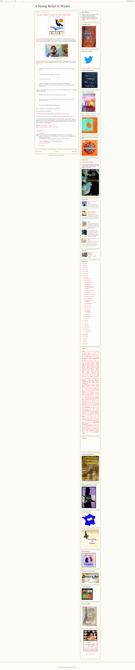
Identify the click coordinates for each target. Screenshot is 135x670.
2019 (84, 265)
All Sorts (94, 352)
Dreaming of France (87, 392)
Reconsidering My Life (89, 420)
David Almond (88, 389)
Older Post (74, 151)
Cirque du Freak (87, 307)
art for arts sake (94, 354)
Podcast (87, 416)
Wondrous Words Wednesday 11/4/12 (92, 212)
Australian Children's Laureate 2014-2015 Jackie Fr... (89, 287)
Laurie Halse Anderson (92, 405)
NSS (83, 415)
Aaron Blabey (96, 351)
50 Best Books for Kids (89, 296)
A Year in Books (89, 351)
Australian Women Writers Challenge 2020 (90, 373)
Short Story (84, 425)
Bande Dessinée (92, 375)
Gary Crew (94, 395)
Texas (91, 428)
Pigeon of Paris (87, 305)
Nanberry (68, 116)
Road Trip (97, 420)
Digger (89, 221)
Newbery (93, 412)
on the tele (96, 415)
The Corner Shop (88, 282)
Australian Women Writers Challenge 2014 (90, 365)
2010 (84, 338)
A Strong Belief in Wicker (52, 6)
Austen (98, 360)
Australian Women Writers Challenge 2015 (90, 366)
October (86, 314)
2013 (84, 277)
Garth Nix (89, 395)
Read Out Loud (85, 419)
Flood (73, 116)
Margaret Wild (85, 408)
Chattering (87, 386)
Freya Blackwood (90, 394)
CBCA (83, 386)
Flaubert (87, 393)
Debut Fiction (84, 390)
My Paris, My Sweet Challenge (88, 301)
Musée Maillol (87, 309)
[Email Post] (50, 125)
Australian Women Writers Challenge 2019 (90, 372)
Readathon (91, 419)
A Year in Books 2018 (87, 162)
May (85, 324)
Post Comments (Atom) (59, 155)
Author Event (85, 375)
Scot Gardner (91, 424)
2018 (84, 267)
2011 (84, 336)
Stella (86, 426)
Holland (86, 399)
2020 (84, 263)
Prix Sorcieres (87, 418)
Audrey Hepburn (95, 356)
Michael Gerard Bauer (95, 410)
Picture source (56, 59)
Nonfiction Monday (86, 413)
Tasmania (87, 428)
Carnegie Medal (95, 385)
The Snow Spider (88, 298)
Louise (91, 253)
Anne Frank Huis (88, 292)
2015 (84, 273)
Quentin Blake (96, 418)
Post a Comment (41, 145)
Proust (91, 418)
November (86, 280)
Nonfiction (97, 412)
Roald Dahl (84, 422)
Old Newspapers (88, 415)
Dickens (89, 390)
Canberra (88, 385)
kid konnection (90, 404)
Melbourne (87, 410)
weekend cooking (94, 430)
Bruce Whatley (96, 384)
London (97, 407)
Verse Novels (86, 429)
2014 (84, 275)
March (86, 327)
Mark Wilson (92, 408)
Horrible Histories (92, 399)
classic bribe (92, 386)
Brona (40, 133)
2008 (84, 341)
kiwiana (95, 404)
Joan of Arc (84, 403)
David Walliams (95, 389)
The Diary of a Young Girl (89, 294)
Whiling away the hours (87, 432)
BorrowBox (90, 384)
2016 (84, 271)
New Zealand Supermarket (87, 311)
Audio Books (88, 357)
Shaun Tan (96, 424)
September (87, 316)
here (40, 63)
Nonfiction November (94, 413)
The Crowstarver (88, 284)
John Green (89, 403)
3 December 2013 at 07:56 (44, 142)
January (86, 331)
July (85, 320)
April (85, 326)
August (86, 318)
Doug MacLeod (96, 390)
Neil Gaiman (88, 412)
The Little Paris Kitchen (89, 290)
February (86, 329)
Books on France (94, 376)
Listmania (87, 407)
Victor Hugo (92, 429)
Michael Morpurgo (85, 411)
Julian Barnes (93, 403)
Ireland (89, 402)
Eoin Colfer (96, 392)
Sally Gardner (89, 422)
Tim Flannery (95, 428)
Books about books (86, 376)
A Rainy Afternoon (88, 303)
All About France (86, 352)
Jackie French (55, 126)
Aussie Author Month (91, 360)
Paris (83, 416)
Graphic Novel (87, 396)
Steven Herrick (91, 426)
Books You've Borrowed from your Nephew (90, 378)
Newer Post (39, 151)
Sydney (83, 428)
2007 (84, 343)
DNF (92, 390)
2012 (84, 334)
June (85, 322)
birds (97, 375)
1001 (83, 351)
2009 (84, 339)
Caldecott (84, 385)
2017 (84, 269)
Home (56, 151)
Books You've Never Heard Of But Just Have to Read (90, 382)
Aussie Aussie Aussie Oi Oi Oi (45, 126)
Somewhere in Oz (91, 425)
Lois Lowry (93, 407)
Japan (98, 402)
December (86, 278)
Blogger (74, 667)
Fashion (83, 393)
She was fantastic (65, 113)
